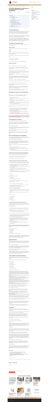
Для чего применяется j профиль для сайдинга (35, 19)
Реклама (10, 397)
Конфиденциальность (27, 397)
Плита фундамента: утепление (13, 21)
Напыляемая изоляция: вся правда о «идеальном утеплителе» (20, 394)
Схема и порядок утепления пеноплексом (15, 26)
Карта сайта (31, 397)
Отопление (14, 2)
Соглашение (21, 397)
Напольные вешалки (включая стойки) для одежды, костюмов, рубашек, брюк (35, 383)
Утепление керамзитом (13, 16)
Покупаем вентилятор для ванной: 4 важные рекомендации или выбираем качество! (28, 394)
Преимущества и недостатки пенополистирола (15, 20)
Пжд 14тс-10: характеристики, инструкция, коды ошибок (36, 14)
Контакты (35, 397)
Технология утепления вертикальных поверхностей (16, 24)
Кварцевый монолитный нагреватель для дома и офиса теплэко (36, 12)
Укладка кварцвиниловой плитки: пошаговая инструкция (35, 17)
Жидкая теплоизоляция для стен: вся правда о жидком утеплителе (12, 394)
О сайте (13, 397)
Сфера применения (12, 25)
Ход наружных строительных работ (14, 17)
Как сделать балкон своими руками (36, 389)
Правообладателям (17, 397)
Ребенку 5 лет (11, 355)
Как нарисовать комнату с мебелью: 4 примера (12, 382)
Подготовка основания (14, 19)
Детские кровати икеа (27, 382)
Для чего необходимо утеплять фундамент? (15, 22)
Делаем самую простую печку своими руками (20, 382)
